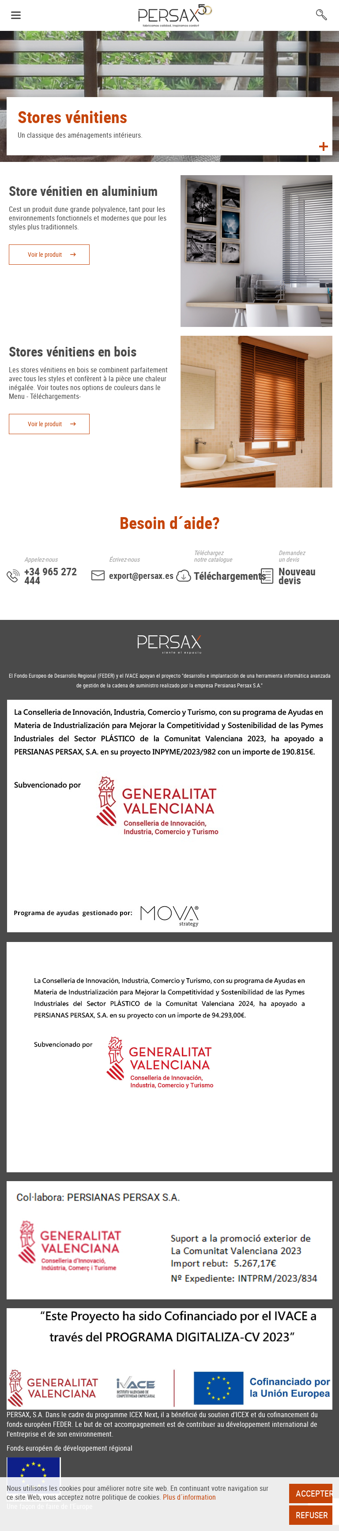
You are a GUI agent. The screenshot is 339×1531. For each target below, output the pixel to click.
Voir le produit (45, 254)
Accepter (314, 1493)
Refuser (312, 1515)
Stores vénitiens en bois (73, 351)
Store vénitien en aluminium (83, 191)
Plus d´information (189, 1497)
